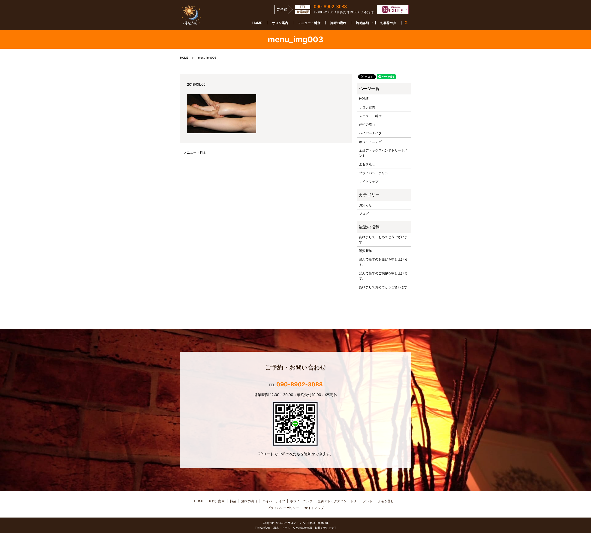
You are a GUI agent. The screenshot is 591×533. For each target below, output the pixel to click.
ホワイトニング (370, 142)
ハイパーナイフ (370, 133)
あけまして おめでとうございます (383, 239)
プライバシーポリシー (375, 173)
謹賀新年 (365, 251)
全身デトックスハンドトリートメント (383, 152)
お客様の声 (388, 23)
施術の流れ (338, 23)
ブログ (364, 213)
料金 (233, 501)
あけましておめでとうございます (383, 287)
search (408, 23)
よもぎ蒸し (367, 164)
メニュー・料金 (309, 23)
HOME (257, 23)
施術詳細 (362, 23)
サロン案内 (280, 23)
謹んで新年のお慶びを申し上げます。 (383, 261)
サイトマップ (368, 181)
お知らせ (365, 205)
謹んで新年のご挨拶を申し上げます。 (383, 275)
